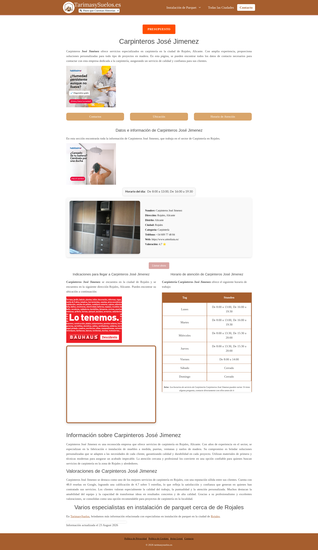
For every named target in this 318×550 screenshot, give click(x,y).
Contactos (95, 116)
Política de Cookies (159, 538)
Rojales (215, 516)
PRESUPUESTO (159, 29)
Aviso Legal (176, 538)
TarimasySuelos (79, 516)
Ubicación (159, 116)
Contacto (246, 7)
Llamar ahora (159, 265)
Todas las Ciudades (221, 7)
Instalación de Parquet (181, 7)
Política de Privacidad (135, 538)
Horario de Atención (223, 116)
